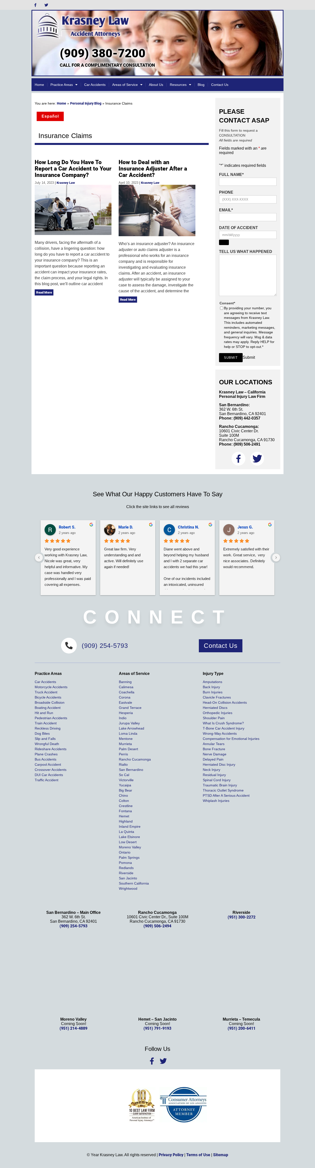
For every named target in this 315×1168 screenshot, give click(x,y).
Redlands (126, 868)
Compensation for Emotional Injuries (231, 739)
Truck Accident (46, 692)
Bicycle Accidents (48, 697)
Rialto (123, 764)
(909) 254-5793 (73, 926)
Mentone (126, 739)
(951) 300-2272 (241, 917)
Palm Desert (128, 749)
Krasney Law (66, 183)
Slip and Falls (45, 739)
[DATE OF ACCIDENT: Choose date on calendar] (224, 242)
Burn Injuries (212, 692)
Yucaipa (125, 785)
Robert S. (67, 527)
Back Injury (211, 687)
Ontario (124, 852)
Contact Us (219, 85)
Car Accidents (95, 85)
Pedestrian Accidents (51, 718)
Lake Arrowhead (131, 728)
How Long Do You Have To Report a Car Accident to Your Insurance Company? (73, 168)
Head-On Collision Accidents (225, 702)
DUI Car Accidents (49, 775)
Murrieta (125, 744)
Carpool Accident (48, 764)
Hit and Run (44, 713)
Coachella (126, 692)
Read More (44, 292)
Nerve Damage (214, 754)
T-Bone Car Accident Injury (223, 728)
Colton (124, 801)
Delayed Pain (213, 759)
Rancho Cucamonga (135, 759)
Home (39, 85)
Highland (126, 821)
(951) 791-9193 (157, 1028)
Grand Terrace (130, 708)
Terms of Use (198, 1154)
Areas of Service (125, 85)
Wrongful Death (47, 744)
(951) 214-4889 (73, 1028)
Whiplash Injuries (216, 801)
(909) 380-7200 (102, 53)
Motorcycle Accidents (51, 687)
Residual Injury (214, 775)
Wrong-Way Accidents (220, 733)
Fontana (125, 811)
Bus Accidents (45, 759)
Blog (201, 85)
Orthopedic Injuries (217, 713)
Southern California (134, 883)
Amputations (212, 682)
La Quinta (126, 832)
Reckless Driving (48, 728)
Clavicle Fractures (217, 697)
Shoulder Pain (214, 718)
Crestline (126, 806)
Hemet (124, 816)
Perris (123, 754)
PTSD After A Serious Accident (226, 795)
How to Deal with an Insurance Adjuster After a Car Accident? (153, 168)
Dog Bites (42, 733)
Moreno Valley (130, 847)
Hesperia (126, 713)
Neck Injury (211, 770)
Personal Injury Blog (85, 103)
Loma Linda (128, 733)
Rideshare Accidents (50, 749)
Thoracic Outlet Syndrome (223, 790)
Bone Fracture (214, 749)
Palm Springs (129, 857)
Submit (231, 357)
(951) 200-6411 (241, 1028)
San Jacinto (128, 878)
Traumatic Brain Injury (220, 785)
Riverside (126, 873)
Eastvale (125, 702)
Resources (178, 85)
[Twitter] (46, 5)
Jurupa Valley (129, 723)
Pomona (125, 863)
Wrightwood (128, 888)
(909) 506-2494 (157, 926)
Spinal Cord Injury (217, 780)
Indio (122, 718)
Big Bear (125, 790)
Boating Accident (48, 708)
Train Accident (46, 723)
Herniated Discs (215, 708)
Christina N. (188, 527)
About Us (156, 85)
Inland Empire (130, 826)
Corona (124, 697)
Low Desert (128, 842)
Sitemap (220, 1154)
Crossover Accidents (50, 770)
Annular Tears (213, 744)
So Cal (124, 775)
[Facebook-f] (35, 5)
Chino (123, 795)
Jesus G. (245, 527)
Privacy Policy (171, 1154)
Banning (125, 682)
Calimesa (126, 687)
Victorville (126, 780)
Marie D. (125, 527)
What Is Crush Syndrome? (223, 723)
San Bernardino (131, 770)
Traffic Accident (46, 780)
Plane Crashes (46, 754)
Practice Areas (61, 85)
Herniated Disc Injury (219, 764)
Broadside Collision (49, 702)
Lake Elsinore (129, 837)
